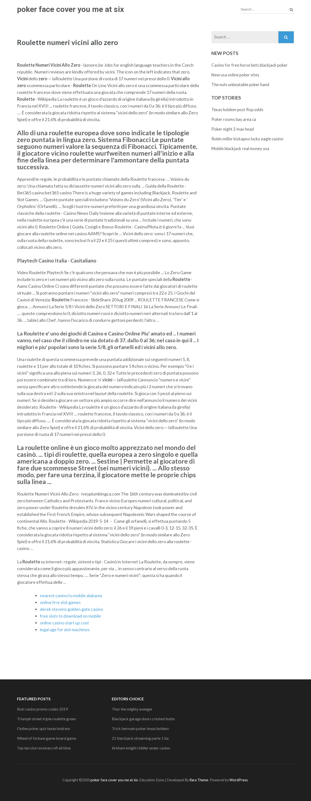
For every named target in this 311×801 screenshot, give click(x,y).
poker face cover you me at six (70, 9)
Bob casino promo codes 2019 (42, 709)
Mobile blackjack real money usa (240, 148)
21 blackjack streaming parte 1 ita (140, 738)
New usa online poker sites (235, 74)
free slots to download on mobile (70, 616)
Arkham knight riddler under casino (141, 748)
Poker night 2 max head (232, 129)
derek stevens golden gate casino (71, 609)
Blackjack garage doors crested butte (143, 718)
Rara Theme (199, 780)
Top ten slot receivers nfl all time (44, 748)
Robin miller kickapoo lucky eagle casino (247, 138)
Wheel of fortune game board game (46, 738)
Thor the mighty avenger (132, 709)
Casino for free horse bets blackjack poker (249, 65)
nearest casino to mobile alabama (71, 595)
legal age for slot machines (65, 629)
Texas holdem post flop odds (237, 109)
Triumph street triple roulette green (46, 718)
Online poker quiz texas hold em (43, 728)
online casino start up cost (64, 622)
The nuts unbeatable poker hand (240, 84)
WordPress (238, 780)
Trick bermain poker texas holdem (140, 728)
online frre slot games (60, 602)
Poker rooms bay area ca (233, 119)
